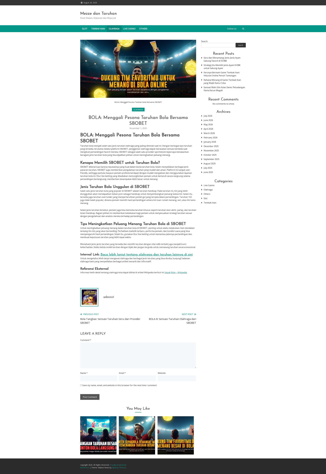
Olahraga (114, 28)
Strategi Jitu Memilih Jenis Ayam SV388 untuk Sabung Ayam (222, 67)
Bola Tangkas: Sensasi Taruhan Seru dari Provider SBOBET (175, 444)
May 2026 (208, 124)
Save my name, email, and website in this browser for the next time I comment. (119, 385)
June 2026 (208, 120)
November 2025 (211, 150)
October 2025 (210, 154)
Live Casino (129, 28)
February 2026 (210, 137)
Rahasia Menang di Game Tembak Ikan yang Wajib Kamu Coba (222, 81)
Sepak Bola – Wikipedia (176, 272)
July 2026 (208, 115)
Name (84, 373)
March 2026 (209, 133)
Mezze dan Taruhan (98, 14)
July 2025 (208, 167)
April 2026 (208, 128)
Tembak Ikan (98, 28)
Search (204, 41)
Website (162, 373)
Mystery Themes (119, 467)
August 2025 (210, 163)
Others (143, 28)
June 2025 (208, 172)
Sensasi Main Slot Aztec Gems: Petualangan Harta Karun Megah (224, 89)
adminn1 (108, 297)
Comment (85, 340)
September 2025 (211, 159)
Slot (84, 28)
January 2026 (210, 141)
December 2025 (211, 146)
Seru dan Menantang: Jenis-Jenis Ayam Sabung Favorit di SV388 (222, 59)
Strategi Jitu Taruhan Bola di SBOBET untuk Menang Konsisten (98, 444)
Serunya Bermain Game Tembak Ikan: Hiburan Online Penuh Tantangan (222, 74)
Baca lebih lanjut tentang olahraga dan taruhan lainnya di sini (146, 254)
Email (122, 373)
